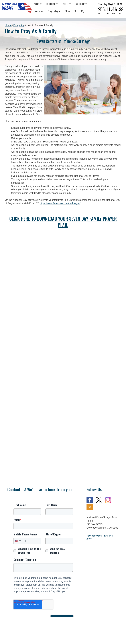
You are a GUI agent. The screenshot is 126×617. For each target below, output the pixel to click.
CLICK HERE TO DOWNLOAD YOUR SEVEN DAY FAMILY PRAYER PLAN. (63, 221)
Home (8, 25)
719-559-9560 (94, 535)
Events (66, 4)
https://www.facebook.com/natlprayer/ (60, 203)
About (36, 4)
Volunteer (80, 4)
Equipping (51, 4)
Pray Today (53, 11)
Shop (67, 11)
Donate (37, 11)
